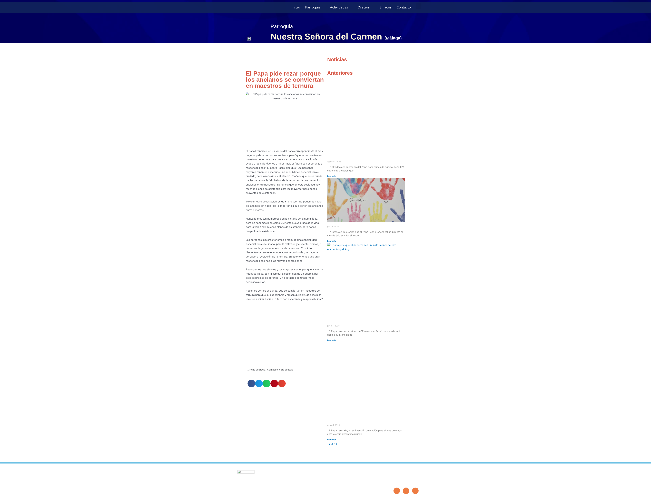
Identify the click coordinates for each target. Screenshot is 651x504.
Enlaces (385, 7)
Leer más (331, 176)
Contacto (404, 7)
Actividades (339, 7)
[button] (418, 6)
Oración (364, 7)
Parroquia (313, 7)
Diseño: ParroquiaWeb (408, 499)
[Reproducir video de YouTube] (285, 336)
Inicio (296, 7)
